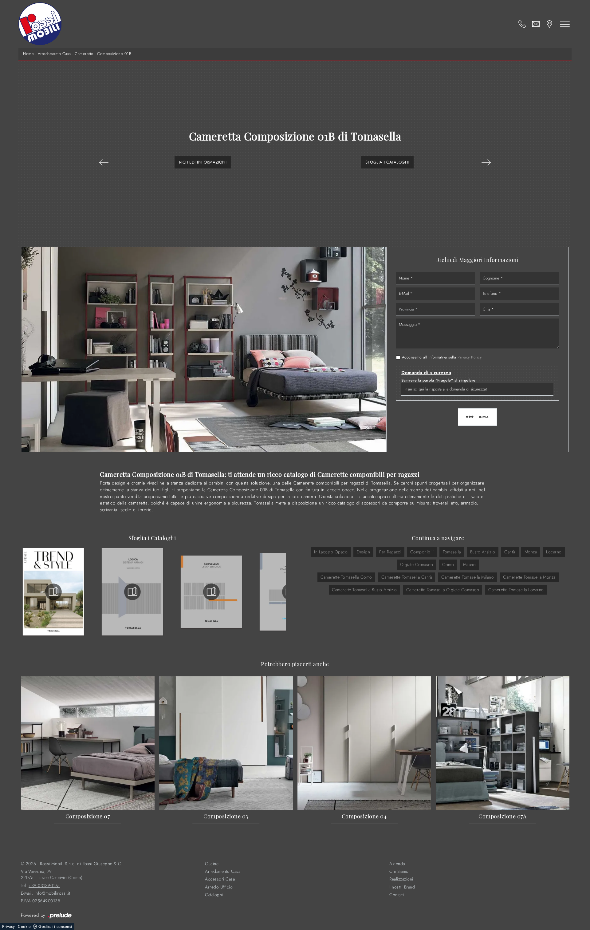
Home (28, 54)
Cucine (211, 864)
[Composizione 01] (486, 162)
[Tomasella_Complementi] (211, 592)
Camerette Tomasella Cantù (406, 577)
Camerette (84, 54)
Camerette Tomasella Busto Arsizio (364, 590)
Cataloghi (214, 895)
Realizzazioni (401, 879)
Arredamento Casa (54, 54)
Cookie (24, 926)
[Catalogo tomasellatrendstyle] (53, 592)
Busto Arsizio (482, 552)
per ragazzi (390, 552)
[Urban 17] (103, 162)
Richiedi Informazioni (203, 162)
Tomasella (452, 552)
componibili (422, 552)
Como (448, 564)
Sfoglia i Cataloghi (387, 162)
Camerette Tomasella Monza (529, 577)
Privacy (8, 926)
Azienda (397, 864)
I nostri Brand (402, 887)
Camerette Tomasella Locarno (516, 590)
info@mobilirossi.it (52, 893)
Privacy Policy (470, 357)
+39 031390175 (44, 885)
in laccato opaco (331, 552)
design (363, 552)
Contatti (396, 895)
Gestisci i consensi (55, 926)
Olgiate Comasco (416, 564)
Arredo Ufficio (219, 887)
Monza (531, 552)
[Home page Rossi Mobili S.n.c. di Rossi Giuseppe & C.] (39, 24)
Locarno (554, 552)
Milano (469, 564)
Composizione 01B (114, 54)
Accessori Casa (220, 879)
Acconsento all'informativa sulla (442, 357)
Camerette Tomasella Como (346, 577)
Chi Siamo (399, 871)
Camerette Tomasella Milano (467, 577)
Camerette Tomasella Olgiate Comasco (442, 590)
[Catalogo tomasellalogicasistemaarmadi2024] (132, 592)
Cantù (509, 552)
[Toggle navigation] (565, 24)
